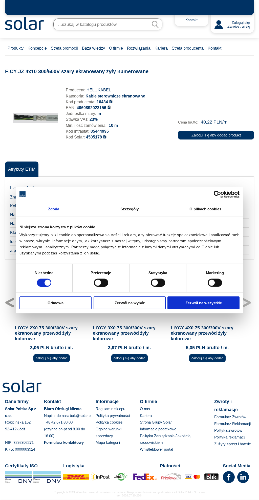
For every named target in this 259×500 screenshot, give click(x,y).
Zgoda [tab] (53, 209)
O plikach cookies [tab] (205, 209)
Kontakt (214, 48)
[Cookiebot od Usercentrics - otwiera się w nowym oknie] (217, 194)
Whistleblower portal (156, 449)
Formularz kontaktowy (64, 442)
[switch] (101, 282)
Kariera (161, 48)
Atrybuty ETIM (21, 169)
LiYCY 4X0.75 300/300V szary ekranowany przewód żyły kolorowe (202, 333)
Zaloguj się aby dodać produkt (216, 135)
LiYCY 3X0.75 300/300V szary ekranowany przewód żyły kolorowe (124, 333)
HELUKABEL (99, 90)
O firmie (116, 48)
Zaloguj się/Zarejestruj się (238, 25)
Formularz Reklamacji (232, 424)
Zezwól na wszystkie (203, 303)
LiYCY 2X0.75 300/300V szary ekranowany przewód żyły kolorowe (46, 333)
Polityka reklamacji (229, 437)
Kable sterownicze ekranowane (115, 96)
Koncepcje (37, 48)
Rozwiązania (138, 48)
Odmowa (55, 303)
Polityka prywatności (113, 415)
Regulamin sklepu (110, 409)
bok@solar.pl (80, 415)
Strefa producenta (188, 48)
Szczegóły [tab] (129, 209)
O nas (145, 409)
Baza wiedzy (93, 48)
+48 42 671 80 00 (58, 422)
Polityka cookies (109, 422)
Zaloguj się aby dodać (51, 358)
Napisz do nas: (57, 415)
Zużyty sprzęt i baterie (232, 444)
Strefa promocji (64, 48)
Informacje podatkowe (158, 429)
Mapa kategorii (108, 442)
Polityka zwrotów (228, 430)
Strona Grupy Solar (156, 422)
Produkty (16, 48)
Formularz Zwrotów (230, 417)
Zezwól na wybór (130, 303)
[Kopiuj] (111, 101)
